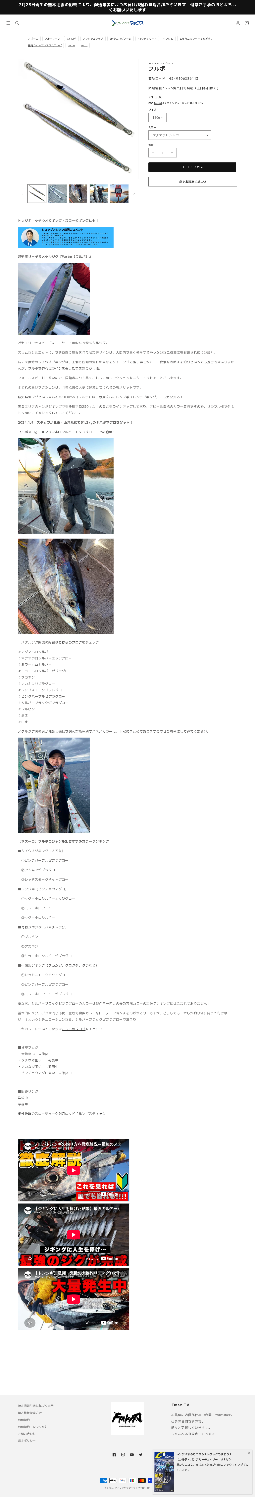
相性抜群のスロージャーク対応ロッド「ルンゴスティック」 (63, 1113)
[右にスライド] (134, 193)
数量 (151, 145)
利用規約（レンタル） (33, 1427)
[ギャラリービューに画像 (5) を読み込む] (119, 193)
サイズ (152, 110)
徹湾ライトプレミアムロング (45, 45)
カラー (152, 127)
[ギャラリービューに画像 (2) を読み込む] (57, 193)
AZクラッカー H (147, 38)
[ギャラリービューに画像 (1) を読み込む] (37, 193)
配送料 (158, 102)
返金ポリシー (27, 1441)
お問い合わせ (27, 1434)
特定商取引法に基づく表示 (36, 1406)
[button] (8, 23)
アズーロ (33, 38)
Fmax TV (181, 1404)
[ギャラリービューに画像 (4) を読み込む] (98, 193)
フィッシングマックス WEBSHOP (133, 1487)
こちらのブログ (70, 642)
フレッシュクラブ (93, 38)
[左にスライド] (22, 193)
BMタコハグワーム (120, 38)
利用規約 (24, 1420)
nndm (71, 45)
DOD (84, 45)
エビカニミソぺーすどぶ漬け (196, 38)
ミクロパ (71, 38)
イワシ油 (168, 38)
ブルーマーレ (52, 38)
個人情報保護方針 (30, 1413)
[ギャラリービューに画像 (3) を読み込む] (78, 193)
